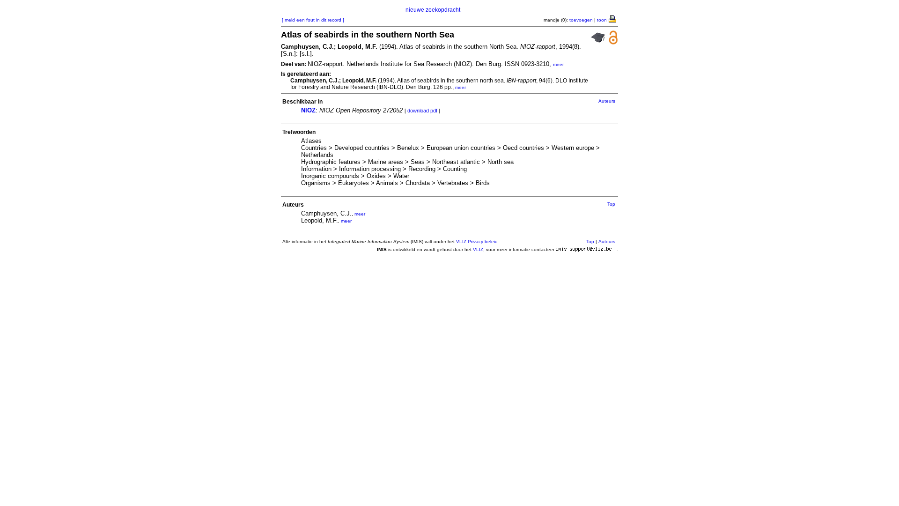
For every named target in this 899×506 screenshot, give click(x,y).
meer (558, 64)
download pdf (422, 110)
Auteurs (606, 101)
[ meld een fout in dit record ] (313, 19)
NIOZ (308, 110)
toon (602, 19)
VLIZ (478, 249)
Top (611, 204)
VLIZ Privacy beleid (477, 241)
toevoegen (581, 19)
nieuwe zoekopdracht (432, 10)
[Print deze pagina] (613, 18)
